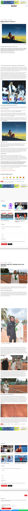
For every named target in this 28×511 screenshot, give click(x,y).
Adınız (3, 234)
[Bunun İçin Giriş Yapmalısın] (14, 44)
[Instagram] (14, 506)
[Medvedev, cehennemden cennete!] (21, 206)
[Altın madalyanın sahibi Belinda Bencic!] (21, 448)
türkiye (7, 182)
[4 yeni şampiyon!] (7, 448)
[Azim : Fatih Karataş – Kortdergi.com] (21, 458)
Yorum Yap (2, 224)
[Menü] (1, 6)
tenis (15, 181)
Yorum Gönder (4, 244)
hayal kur (6, 181)
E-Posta (3, 478)
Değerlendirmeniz (3, 480)
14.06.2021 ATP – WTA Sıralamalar (6, 210)
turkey (5, 182)
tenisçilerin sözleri (19, 181)
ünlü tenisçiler (10, 182)
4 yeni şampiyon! (3, 453)
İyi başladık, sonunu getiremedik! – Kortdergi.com (20, 221)
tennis (23, 181)
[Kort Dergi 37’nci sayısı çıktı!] (7, 216)
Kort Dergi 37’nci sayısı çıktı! (5, 220)
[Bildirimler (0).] (26, 6)
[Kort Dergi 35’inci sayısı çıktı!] (7, 458)
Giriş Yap (10, 244)
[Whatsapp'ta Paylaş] (23, 510)
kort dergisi (9, 181)
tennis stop (2, 182)
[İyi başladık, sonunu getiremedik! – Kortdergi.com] (21, 216)
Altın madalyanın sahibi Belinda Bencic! (20, 453)
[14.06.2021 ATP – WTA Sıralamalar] (7, 206)
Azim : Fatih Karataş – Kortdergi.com (20, 463)
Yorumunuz (3, 228)
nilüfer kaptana (12, 181)
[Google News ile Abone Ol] (24, 44)
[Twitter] (13, 506)
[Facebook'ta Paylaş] (4, 510)
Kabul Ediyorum (6, 508)
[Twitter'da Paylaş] (14, 510)
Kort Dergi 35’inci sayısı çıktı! (5, 463)
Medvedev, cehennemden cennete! (20, 210)
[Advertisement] (14, 13)
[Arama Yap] (25, 6)
